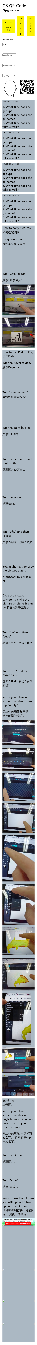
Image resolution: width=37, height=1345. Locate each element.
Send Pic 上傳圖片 (30, 26)
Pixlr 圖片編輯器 (21, 26)
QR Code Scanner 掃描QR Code (8, 26)
